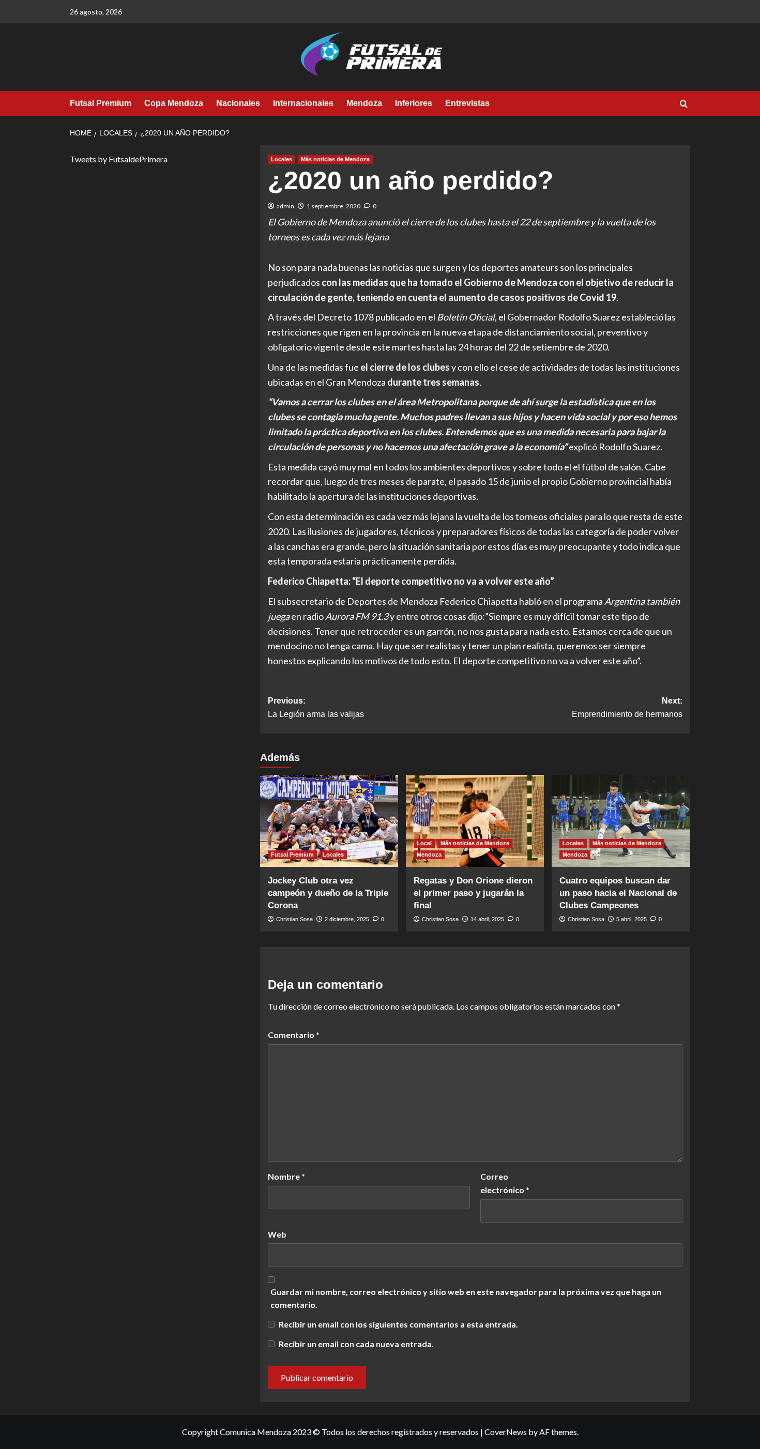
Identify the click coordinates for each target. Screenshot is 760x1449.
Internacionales (303, 103)
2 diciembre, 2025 (347, 919)
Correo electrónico (504, 1183)
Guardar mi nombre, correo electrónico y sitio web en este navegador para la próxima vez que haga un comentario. (465, 1298)
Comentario (294, 1035)
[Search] (683, 104)
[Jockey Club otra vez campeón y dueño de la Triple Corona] (329, 821)
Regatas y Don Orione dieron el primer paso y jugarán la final (473, 893)
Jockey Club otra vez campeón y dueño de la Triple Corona (328, 893)
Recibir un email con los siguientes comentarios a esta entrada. (398, 1324)
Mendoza (364, 103)
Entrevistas (467, 103)
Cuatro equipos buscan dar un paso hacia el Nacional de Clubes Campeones (618, 893)
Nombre (286, 1176)
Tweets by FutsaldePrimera (119, 159)
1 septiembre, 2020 (333, 206)
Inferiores (413, 103)
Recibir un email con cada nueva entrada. (356, 1344)
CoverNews (505, 1432)
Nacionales (238, 103)
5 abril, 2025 (631, 919)
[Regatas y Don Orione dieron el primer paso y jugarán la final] (475, 821)
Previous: (316, 707)
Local (424, 843)
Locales (281, 159)
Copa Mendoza (173, 103)
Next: (627, 707)
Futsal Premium (100, 103)
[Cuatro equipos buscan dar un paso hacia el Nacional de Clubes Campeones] (621, 821)
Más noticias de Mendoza (335, 159)
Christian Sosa (294, 919)
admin (285, 206)
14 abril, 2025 (487, 919)
